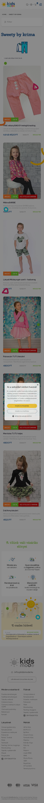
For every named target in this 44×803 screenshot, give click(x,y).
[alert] (22, 401)
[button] (22, 401)
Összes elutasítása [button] (22, 411)
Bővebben (26, 401)
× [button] (37, 385)
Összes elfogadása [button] (22, 406)
